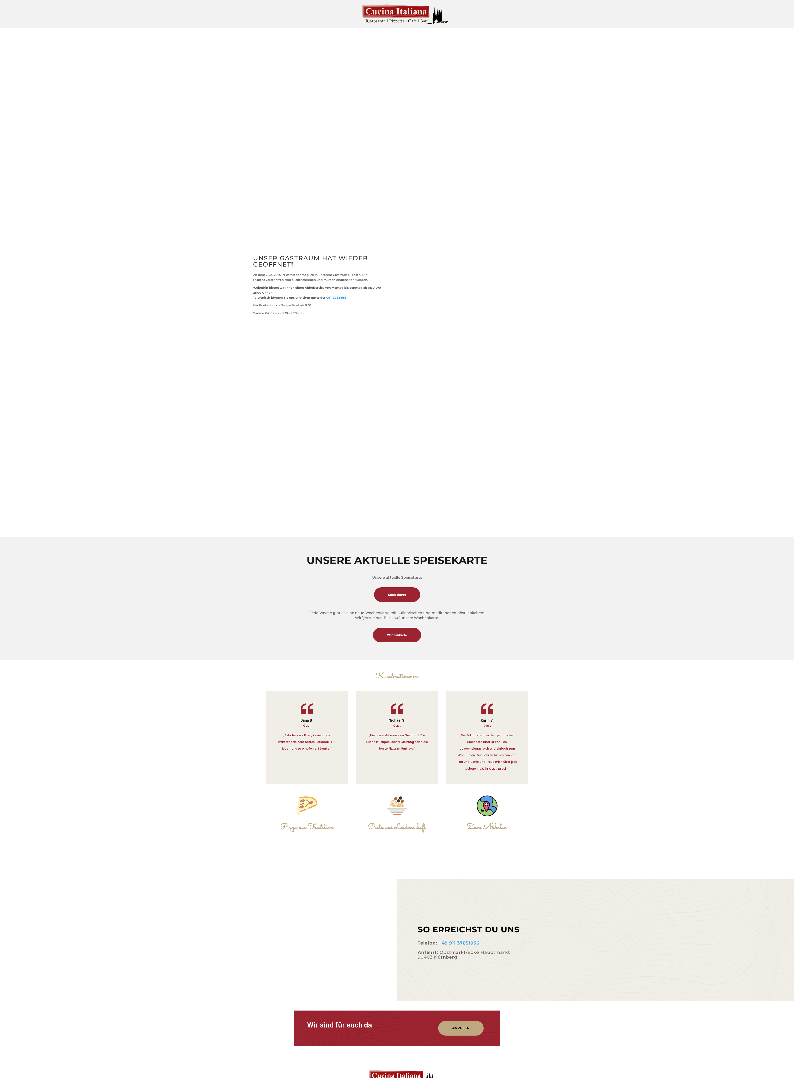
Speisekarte (397, 594)
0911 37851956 (336, 297)
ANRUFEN (461, 1028)
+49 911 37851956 (459, 943)
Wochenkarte (397, 635)
